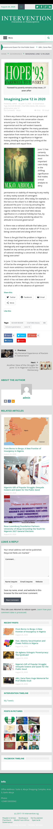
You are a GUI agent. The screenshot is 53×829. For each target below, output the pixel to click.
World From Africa (21, 820)
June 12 (16, 108)
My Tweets (9, 700)
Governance (39, 104)
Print (38, 110)
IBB (36, 106)
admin (14, 104)
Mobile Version (35, 825)
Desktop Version (18, 825)
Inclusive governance (13, 327)
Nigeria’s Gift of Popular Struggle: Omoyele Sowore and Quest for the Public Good (24, 488)
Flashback (6, 820)
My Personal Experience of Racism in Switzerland (31, 354)
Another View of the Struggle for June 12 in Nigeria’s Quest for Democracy (22, 367)
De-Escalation (37, 818)
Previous (22, 350)
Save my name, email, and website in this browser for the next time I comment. (22, 591)
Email (47, 110)
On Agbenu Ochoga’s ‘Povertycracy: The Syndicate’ (32, 653)
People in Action (9, 818)
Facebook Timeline (14, 758)
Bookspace (23, 818)
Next (33, 362)
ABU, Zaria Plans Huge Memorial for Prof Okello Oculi (32, 679)
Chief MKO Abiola (28, 106)
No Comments (9, 110)
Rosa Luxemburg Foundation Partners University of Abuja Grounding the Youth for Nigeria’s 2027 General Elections (24, 528)
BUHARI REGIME (14, 106)
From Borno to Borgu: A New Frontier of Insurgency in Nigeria (22, 449)
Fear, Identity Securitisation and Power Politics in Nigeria (30, 642)
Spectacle (36, 820)
